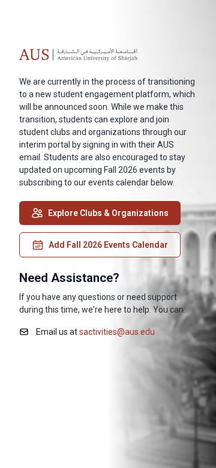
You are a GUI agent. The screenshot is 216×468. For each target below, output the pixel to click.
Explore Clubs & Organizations (108, 213)
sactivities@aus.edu (117, 332)
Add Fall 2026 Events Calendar (108, 245)
